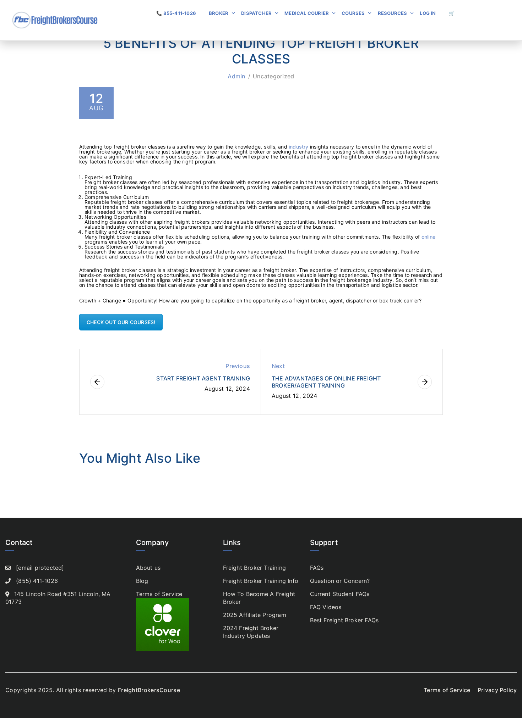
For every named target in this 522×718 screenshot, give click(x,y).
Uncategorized (273, 76)
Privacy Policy (497, 690)
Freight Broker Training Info (261, 580)
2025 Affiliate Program (254, 614)
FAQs (317, 567)
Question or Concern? (340, 580)
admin (237, 76)
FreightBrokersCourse (149, 690)
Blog (142, 580)
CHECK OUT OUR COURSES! (121, 322)
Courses (353, 13)
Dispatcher (256, 13)
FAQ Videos (326, 607)
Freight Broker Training (254, 567)
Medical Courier (306, 13)
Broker (218, 13)
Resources (392, 13)
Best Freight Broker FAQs (344, 620)
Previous (237, 365)
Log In (428, 13)
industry (299, 147)
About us (148, 567)
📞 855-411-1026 (176, 13)
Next (278, 365)
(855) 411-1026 (37, 580)
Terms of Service (159, 593)
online (428, 237)
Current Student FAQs (340, 593)
